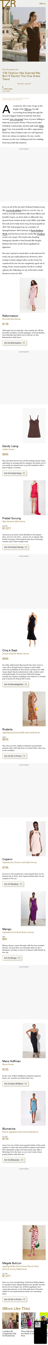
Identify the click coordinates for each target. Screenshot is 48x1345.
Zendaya (41, 233)
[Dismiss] (44, 1323)
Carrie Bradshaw (14, 210)
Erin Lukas (8, 89)
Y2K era (27, 109)
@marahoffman (46, 33)
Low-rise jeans (16, 119)
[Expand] (36, 1323)
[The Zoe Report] (8, 3)
